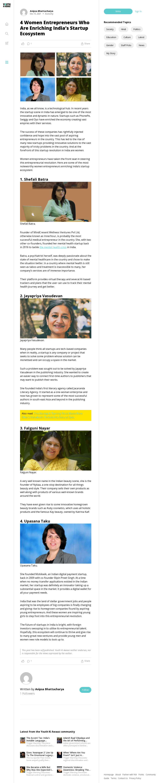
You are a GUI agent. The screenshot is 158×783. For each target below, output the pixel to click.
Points (141, 774)
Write (118, 11)
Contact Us (123, 778)
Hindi (123, 29)
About (118, 774)
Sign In (138, 11)
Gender (110, 45)
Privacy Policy (135, 778)
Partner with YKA (130, 774)
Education (111, 37)
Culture (127, 37)
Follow (85, 689)
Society (110, 29)
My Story (110, 53)
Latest (141, 37)
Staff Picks (126, 45)
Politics (136, 29)
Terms (114, 778)
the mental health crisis (53, 247)
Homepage (109, 774)
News (141, 45)
